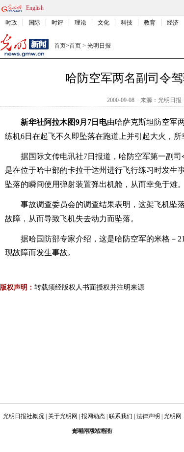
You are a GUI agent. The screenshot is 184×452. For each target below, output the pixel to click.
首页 (60, 45)
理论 (80, 22)
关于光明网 (63, 416)
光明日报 (99, 45)
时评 (57, 22)
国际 (34, 22)
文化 (103, 22)
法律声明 (148, 416)
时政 (11, 22)
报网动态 (93, 416)
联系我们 (120, 416)
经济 (173, 22)
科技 (126, 22)
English (35, 7)
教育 (150, 22)
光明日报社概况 (23, 416)
